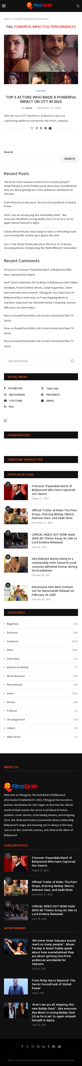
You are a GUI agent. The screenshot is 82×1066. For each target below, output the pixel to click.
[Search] (78, 6)
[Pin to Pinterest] (45, 128)
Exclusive (42, 632)
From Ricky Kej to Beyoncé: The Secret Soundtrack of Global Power (53, 984)
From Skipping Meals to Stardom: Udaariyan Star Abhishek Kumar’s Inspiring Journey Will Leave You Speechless (40, 302)
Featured (42, 641)
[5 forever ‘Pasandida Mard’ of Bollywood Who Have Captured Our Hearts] (16, 492)
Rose (7, 315)
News (42, 693)
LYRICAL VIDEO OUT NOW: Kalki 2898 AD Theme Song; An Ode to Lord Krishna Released (54, 538)
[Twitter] (27, 1046)
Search (8, 152)
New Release (42, 684)
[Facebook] (22, 1046)
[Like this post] (32, 128)
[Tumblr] (48, 1046)
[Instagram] (32, 1046)
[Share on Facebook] (37, 128)
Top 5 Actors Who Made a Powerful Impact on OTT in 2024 (41, 99)
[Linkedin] (43, 1046)
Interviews (42, 658)
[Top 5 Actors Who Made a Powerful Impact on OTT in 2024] (41, 59)
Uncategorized (42, 719)
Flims (42, 650)
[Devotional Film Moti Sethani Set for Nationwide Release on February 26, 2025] (16, 593)
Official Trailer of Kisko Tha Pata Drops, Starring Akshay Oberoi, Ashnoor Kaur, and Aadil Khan (54, 514)
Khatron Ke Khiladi (42, 667)
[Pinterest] (38, 1046)
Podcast (42, 710)
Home (7, 19)
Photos (42, 702)
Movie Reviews (42, 676)
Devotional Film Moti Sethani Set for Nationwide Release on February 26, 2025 (53, 590)
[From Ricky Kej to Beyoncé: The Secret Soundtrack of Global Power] (16, 986)
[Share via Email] (50, 128)
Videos (42, 728)
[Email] (59, 1046)
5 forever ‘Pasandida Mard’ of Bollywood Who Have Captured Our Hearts (53, 490)
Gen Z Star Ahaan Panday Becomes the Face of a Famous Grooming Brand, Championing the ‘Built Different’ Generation (40, 246)
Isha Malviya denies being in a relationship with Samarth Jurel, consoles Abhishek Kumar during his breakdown (54, 564)
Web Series (42, 737)
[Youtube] (53, 1046)
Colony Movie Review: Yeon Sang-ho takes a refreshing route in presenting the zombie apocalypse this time (40, 233)
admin (28, 108)
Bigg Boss (42, 624)
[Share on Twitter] (41, 128)
